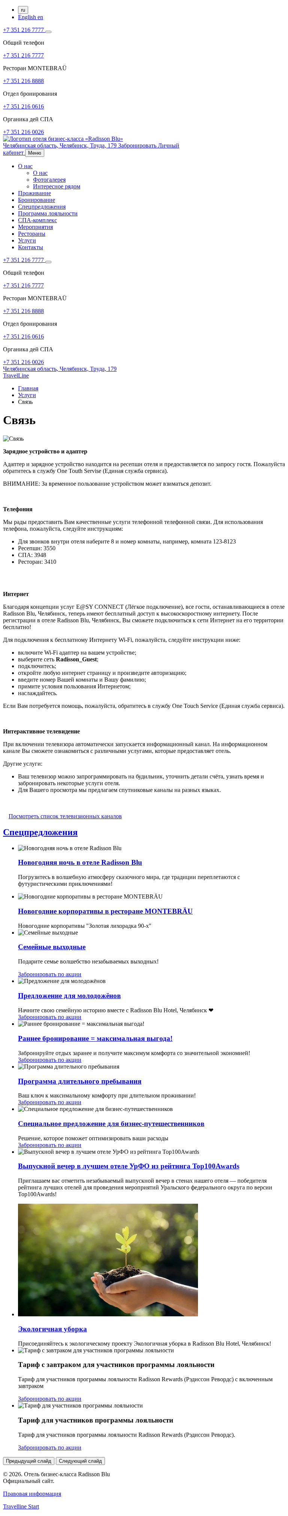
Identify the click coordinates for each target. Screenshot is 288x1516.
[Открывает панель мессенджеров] (48, 32)
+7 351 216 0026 (23, 132)
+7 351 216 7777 (24, 30)
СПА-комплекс (37, 220)
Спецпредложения (42, 206)
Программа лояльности (48, 213)
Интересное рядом (56, 186)
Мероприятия (35, 227)
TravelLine (16, 375)
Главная (28, 388)
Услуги (27, 240)
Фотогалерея (49, 179)
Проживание (34, 193)
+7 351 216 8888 (23, 81)
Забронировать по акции (49, 974)
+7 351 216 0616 (23, 106)
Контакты (30, 247)
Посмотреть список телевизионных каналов (65, 816)
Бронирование (36, 200)
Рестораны (31, 233)
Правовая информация (32, 1493)
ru (23, 10)
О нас (25, 166)
